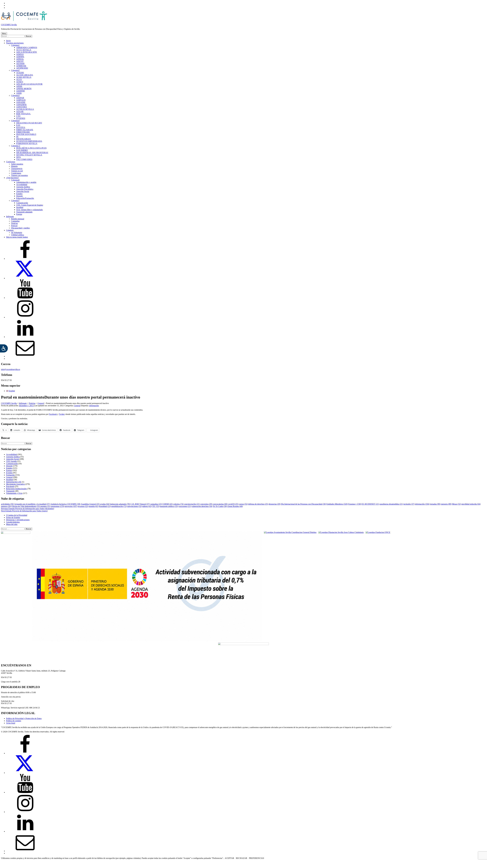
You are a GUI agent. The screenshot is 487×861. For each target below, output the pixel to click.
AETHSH (20, 63)
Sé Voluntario (16, 232)
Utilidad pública (17, 235)
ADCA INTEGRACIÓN (26, 52)
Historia (14, 166)
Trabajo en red (17, 171)
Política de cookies (13, 721)
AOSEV (19, 82)
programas (57, 506)
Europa (19, 214)
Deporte (19, 196)
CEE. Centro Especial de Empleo (29, 205)
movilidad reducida (471, 504)
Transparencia (16, 168)
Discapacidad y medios (20, 228)
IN (17, 137)
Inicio (8, 41)
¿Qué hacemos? (12, 178)
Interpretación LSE (13, 482)
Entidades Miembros (337, 504)
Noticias (14, 223)
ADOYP (19, 61)
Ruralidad (105, 506)
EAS (18, 125)
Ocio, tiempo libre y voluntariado (29, 210)
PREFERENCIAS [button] (256, 858)
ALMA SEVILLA (23, 77)
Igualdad (19, 207)
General (77, 405)
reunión (94, 506)
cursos (243, 504)
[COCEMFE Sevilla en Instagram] (25, 317)
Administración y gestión (26, 182)
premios (45, 506)
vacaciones (184, 506)
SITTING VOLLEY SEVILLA (29, 155)
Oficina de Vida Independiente (26, 506)
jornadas (435, 504)
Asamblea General (90, 504)
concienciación (192, 504)
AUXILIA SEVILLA (25, 109)
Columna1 (15, 45)
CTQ (18, 116)
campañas (156, 504)
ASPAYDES (21, 107)
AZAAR (19, 111)
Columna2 (15, 70)
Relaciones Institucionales (16, 489)
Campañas (15, 221)
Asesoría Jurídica (23, 187)
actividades (7, 504)
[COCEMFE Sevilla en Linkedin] (25, 337)
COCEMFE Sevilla (9, 25)
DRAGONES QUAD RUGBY (29, 123)
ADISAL (20, 59)
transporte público (169, 506)
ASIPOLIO (21, 100)
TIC (155, 506)
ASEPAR (20, 98)
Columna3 (15, 95)
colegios (178, 504)
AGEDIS (20, 73)
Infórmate (10, 216)
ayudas (104, 504)
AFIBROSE (21, 66)
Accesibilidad (21, 184)
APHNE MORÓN (23, 89)
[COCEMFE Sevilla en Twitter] (25, 278)
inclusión (408, 504)
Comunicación (22, 203)
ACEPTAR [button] (229, 858)
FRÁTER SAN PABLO (26, 134)
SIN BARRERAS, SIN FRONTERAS (32, 152)
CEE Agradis (11, 461)
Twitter (61, 414)
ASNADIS (20, 102)
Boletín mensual (17, 219)
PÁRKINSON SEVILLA (26, 143)
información (94, 405)
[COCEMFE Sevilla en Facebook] (25, 259)
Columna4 (15, 121)
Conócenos (10, 162)
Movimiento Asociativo (15, 484)
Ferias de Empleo (13, 517)
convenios (206, 504)
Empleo (19, 194)
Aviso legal (10, 723)
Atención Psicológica (24, 189)
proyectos (71, 506)
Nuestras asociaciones (15, 43)
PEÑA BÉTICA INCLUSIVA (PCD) (31, 148)
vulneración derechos (202, 506)
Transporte (10, 491)
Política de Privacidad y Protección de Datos (24, 718)
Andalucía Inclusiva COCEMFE (65, 504)
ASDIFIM (20, 91)
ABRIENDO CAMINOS (26, 47)
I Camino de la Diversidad (16, 515)
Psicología (10, 486)
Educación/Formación (25, 198)
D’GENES (20, 118)
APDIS (19, 86)
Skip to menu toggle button (17, 237)
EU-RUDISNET (370, 504)
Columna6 (15, 180)
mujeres (6, 506)
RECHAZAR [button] (241, 858)
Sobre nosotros (17, 164)
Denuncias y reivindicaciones (18, 520)
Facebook (53, 414)
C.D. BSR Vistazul (140, 504)
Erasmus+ (354, 504)
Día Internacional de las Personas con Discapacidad (303, 504)
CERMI (167, 504)
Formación (10, 475)
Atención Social (22, 191)
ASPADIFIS (21, 105)
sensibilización (119, 506)
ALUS (19, 79)
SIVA (18, 157)
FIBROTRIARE (23, 132)
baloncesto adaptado (120, 504)
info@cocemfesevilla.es (10, 369)
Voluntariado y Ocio (14, 493)
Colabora (9, 230)
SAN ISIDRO (22, 150)
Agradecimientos (13, 522)
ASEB (19, 93)
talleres (147, 506)
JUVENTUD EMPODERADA (29, 141)
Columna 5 (15, 146)
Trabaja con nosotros (19, 175)
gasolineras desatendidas (391, 504)
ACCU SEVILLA (23, 50)
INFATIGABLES (23, 139)
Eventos (9, 473)
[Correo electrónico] (25, 356)
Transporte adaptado (24, 212)
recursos (83, 506)
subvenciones (134, 506)
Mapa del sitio (11, 524)
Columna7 (15, 200)
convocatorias (220, 504)
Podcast (14, 226)
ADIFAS (20, 54)
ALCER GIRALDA (24, 75)
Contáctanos (16, 173)
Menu (4, 34)
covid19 (233, 504)
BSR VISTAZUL (23, 114)
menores (446, 504)
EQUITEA (20, 127)
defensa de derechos (258, 504)
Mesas (456, 504)
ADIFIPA (20, 57)
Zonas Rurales (235, 506)
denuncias (274, 504)
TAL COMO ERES (24, 159)
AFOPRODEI (22, 68)
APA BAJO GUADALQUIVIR (29, 84)
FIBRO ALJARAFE (24, 130)
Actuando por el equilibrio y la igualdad (32, 504)
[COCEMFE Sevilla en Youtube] (25, 298)
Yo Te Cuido (220, 506)
